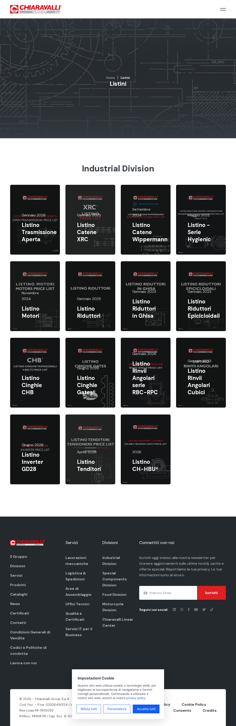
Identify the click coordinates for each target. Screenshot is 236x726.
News (15, 603)
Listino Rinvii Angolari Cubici (199, 381)
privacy (204, 569)
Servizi (16, 575)
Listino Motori (30, 312)
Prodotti (18, 584)
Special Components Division (114, 579)
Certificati (19, 613)
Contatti (18, 622)
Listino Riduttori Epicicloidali (204, 308)
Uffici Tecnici (77, 604)
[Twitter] (204, 609)
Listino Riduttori (88, 312)
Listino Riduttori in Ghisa (144, 308)
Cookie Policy (194, 704)
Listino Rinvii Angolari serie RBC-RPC (145, 378)
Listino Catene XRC (87, 232)
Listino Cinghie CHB (32, 385)
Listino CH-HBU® (145, 465)
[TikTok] (211, 609)
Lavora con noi (23, 663)
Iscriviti (211, 593)
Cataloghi (18, 594)
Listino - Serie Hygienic (199, 232)
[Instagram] (182, 609)
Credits (210, 710)
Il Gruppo (18, 556)
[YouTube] (196, 609)
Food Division (114, 594)
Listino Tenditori (89, 465)
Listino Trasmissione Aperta (39, 232)
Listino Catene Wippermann (150, 232)
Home (110, 78)
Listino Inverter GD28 (32, 462)
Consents (182, 710)
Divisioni (17, 566)
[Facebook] (189, 609)
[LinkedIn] (175, 609)
